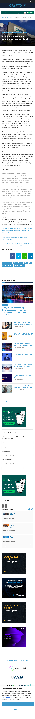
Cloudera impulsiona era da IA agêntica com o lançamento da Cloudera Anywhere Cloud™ (23, 377)
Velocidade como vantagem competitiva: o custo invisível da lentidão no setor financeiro (23, 324)
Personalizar (18, 709)
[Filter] (6, 506)
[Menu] (3, 5)
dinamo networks (6, 263)
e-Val (14, 263)
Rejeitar (18, 715)
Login (30, 1)
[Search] (32, 5)
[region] (17, 702)
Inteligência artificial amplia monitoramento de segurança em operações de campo (23, 387)
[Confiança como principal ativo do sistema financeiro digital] (7, 368)
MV (30, 209)
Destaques (6, 32)
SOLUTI (22, 265)
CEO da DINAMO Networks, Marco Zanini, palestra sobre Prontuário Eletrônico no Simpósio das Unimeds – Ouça (17, 231)
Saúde (25, 32)
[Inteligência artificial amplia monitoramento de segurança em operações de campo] (7, 389)
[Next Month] (32, 509)
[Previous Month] (29, 509)
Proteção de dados (7, 265)
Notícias (19, 32)
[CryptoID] (17, 5)
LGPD (25, 263)
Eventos (13, 32)
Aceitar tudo (18, 704)
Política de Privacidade (8, 697)
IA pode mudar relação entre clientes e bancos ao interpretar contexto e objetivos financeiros (23, 345)
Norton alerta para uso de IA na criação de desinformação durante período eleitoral (23, 355)
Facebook (21, 211)
